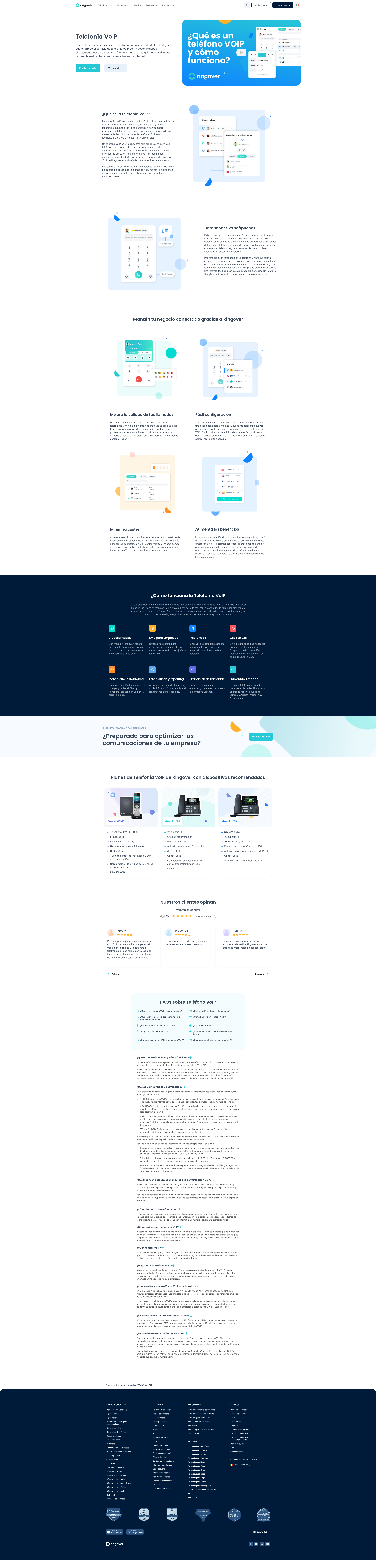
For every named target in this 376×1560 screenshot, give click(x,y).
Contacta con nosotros (239, 1410)
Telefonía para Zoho (196, 1462)
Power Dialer (158, 1429)
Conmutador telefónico (116, 1432)
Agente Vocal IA (112, 1414)
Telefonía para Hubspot (197, 1454)
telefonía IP (175, 1240)
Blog (232, 1448)
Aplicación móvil (113, 1440)
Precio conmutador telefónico (118, 1452)
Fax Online (110, 1463)
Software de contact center (199, 1421)
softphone (229, 257)
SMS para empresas (173, 1323)
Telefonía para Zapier (197, 1482)
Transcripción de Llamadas (117, 1448)
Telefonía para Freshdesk (198, 1458)
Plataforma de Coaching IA (117, 1410)
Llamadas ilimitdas (244, 679)
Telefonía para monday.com (199, 1486)
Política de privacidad (239, 1433)
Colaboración (193, 1433)
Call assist (110, 1495)
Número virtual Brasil (115, 1491)
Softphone (110, 1444)
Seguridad (234, 1425)
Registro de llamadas (161, 1477)
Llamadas (131, 1385)
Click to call (157, 1441)
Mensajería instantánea (126, 679)
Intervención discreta (161, 1473)
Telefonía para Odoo (196, 1474)
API (189, 1493)
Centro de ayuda (237, 1444)
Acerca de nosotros (238, 1414)
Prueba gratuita (282, 5)
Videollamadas (120, 638)
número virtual (200, 1220)
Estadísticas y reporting (166, 679)
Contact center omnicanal (163, 1461)
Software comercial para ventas (201, 1410)
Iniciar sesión (261, 5)
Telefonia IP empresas (162, 1410)
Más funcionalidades (161, 1488)
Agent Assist (111, 1418)
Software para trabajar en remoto (202, 1429)
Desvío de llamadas (161, 1414)
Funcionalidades (115, 1385)
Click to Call (238, 638)
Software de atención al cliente (201, 1414)
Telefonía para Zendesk (198, 1450)
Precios (137, 5)
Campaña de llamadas (115, 1499)
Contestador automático (163, 1453)
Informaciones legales (239, 1429)
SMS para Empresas (163, 638)
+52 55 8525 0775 (242, 1465)
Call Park (156, 1484)
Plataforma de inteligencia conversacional (117, 1422)
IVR (154, 1433)
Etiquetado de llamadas (162, 1457)
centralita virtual (220, 1220)
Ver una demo (116, 68)
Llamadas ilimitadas (161, 1445)
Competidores (112, 1459)
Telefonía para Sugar (196, 1478)
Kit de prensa (235, 1421)
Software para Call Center (199, 1418)
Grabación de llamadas (207, 679)
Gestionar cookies (237, 1452)
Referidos (234, 1418)
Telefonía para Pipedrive (198, 1466)
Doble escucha (159, 1469)
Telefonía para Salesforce (198, 1446)
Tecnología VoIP (113, 1456)
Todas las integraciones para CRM (202, 1489)
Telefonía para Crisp (196, 1470)
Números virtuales (114, 1471)
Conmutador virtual (114, 1428)
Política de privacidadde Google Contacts (239, 1438)
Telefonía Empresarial (115, 1467)
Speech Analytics (113, 1436)
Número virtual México (116, 1487)
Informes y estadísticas (162, 1465)
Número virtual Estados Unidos (119, 1483)
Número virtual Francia (116, 1475)
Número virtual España (115, 1479)
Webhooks (192, 1497)
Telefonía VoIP (158, 1425)
